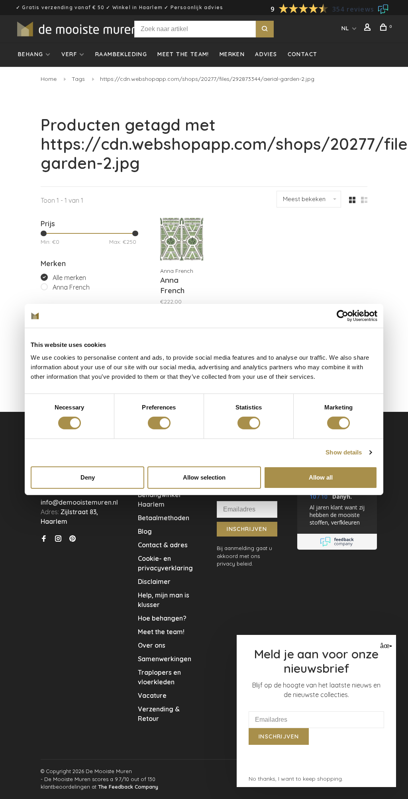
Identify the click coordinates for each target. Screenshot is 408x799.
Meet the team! (183, 54)
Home (49, 78)
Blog (145, 531)
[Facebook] (44, 539)
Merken (232, 54)
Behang (30, 54)
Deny (87, 477)
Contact (303, 54)
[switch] (159, 423)
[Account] (368, 28)
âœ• (385, 645)
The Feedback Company (128, 786)
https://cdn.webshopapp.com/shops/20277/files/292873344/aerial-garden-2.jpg (207, 78)
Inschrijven (247, 529)
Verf (69, 54)
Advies (266, 54)
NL (345, 28)
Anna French (71, 287)
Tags (78, 78)
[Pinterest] (72, 539)
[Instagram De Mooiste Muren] (58, 539)
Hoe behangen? (162, 618)
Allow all (321, 477)
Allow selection (204, 477)
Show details (344, 452)
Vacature (152, 695)
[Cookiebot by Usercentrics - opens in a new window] (342, 316)
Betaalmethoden (163, 518)
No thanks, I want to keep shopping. (296, 778)
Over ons (151, 645)
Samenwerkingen (164, 659)
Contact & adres (163, 545)
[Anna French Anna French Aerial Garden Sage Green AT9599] (181, 240)
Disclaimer (154, 582)
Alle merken (69, 278)
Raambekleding (121, 54)
